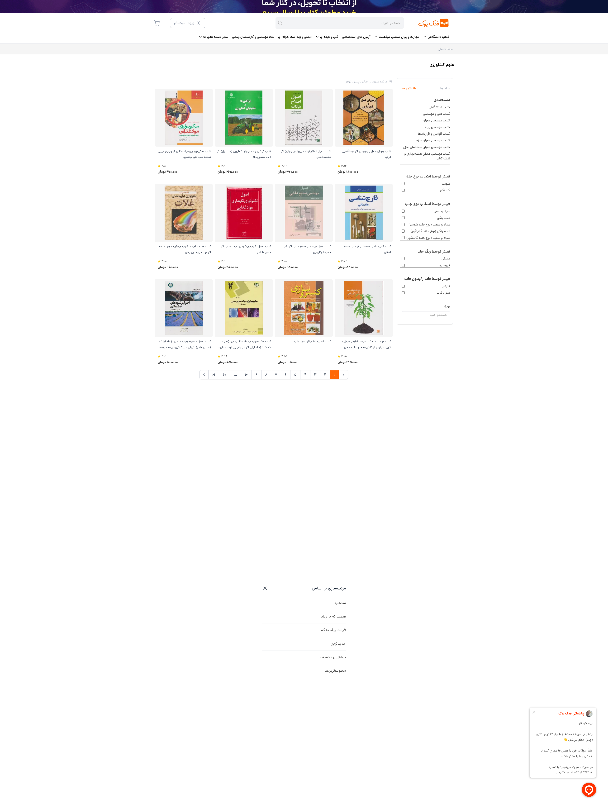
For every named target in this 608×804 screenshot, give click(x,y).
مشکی (446, 258)
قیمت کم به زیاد (333, 616)
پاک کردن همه (408, 88)
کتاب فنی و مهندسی (436, 113)
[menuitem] (436, 37)
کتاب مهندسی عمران (436, 120)
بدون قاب (443, 292)
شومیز (446, 183)
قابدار (446, 286)
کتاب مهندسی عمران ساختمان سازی (426, 147)
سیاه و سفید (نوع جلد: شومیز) (429, 224)
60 (224, 374)
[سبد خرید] (157, 23)
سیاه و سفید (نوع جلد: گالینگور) (428, 237)
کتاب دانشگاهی (439, 107)
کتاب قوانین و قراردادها (434, 133)
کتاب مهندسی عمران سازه (433, 140)
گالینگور (445, 190)
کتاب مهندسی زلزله (437, 127)
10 (246, 374)
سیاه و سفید (441, 211)
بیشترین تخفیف (333, 657)
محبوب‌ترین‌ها (335, 670)
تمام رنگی (443, 217)
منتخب (340, 603)
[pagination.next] (204, 374)
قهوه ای (444, 265)
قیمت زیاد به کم (333, 630)
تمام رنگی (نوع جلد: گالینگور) (430, 231)
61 (213, 374)
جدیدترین (338, 643)
